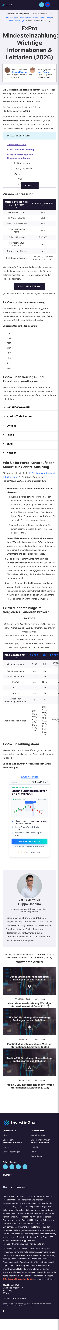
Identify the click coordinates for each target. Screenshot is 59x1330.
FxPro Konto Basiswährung (20, 149)
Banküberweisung (22, 163)
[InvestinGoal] (11, 4)
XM (45, 655)
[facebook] (11, 1166)
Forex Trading (25, 17)
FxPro (34, 655)
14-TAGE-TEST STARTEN (29, 841)
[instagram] (25, 1166)
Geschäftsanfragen (11, 1151)
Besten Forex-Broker (42, 17)
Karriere (6, 1147)
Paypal (21, 178)
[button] (41, 4)
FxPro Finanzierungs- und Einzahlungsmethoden (20, 156)
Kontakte (35, 1147)
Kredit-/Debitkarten (23, 168)
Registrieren (36, 1156)
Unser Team (8, 1140)
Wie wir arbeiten (38, 1135)
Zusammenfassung (16, 144)
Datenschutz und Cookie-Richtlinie (42, 1303)
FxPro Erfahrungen (17, 20)
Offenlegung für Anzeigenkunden (18, 1279)
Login (33, 1151)
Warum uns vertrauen (40, 1140)
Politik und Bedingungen (18, 13)
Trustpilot (7, 1174)
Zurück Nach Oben (30, 776)
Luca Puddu (43, 72)
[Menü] (54, 5)
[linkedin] (18, 1166)
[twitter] (5, 1166)
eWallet (16, 174)
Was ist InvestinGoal (42, 13)
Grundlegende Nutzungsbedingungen (13, 1305)
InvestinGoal (11, 17)
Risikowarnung (29, 1305)
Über (5, 1135)
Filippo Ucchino (19, 72)
